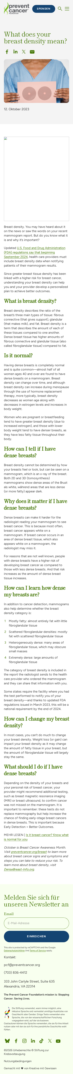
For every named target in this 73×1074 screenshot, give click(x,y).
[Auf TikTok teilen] (41, 1040)
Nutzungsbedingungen (18, 1061)
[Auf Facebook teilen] (7, 50)
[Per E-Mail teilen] (32, 50)
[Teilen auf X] (24, 50)
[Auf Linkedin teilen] (15, 50)
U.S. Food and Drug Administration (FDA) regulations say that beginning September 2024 (34, 252)
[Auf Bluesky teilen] (7, 1040)
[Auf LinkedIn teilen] (33, 1040)
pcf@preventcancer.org (22, 965)
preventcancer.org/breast (29, 852)
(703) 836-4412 (15, 972)
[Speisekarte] (67, 9)
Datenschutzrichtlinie (14, 950)
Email (9, 914)
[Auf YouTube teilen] (58, 1040)
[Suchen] (60, 9)
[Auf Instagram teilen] (24, 1040)
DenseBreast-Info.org (19, 869)
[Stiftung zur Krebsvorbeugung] (16, 8)
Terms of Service (38, 950)
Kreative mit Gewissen (43, 1068)
